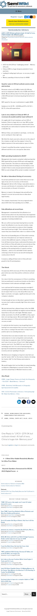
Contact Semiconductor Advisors (11, 486)
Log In (20, 17)
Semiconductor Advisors (17, 37)
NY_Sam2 (8, 533)
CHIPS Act (19, 418)
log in (16, 445)
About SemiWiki (26, 611)
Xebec (10, 563)
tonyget (8, 555)
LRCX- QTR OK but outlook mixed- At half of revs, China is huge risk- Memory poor (18, 33)
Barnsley (10, 505)
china (11, 418)
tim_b (9, 574)
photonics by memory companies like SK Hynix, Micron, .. (18, 529)
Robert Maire (6, 36)
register (10, 445)
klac (26, 418)
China (9, 37)
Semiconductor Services (14, 415)
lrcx (30, 418)
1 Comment (5, 40)
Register (14, 17)
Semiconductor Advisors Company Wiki (12, 483)
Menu (19, 11)
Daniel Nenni (9, 507)
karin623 (8, 516)
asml (6, 418)
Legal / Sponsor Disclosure (13, 611)
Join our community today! (18, 24)
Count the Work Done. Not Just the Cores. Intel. (15, 546)
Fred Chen (10, 540)
